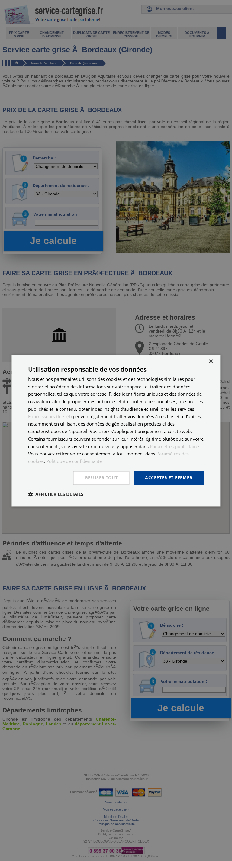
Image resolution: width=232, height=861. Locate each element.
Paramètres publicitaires (175, 446)
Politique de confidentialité (74, 461)
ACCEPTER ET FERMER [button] (168, 477)
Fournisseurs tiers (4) (50, 416)
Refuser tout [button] (101, 477)
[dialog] (115, 430)
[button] (55, 494)
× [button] (210, 361)
